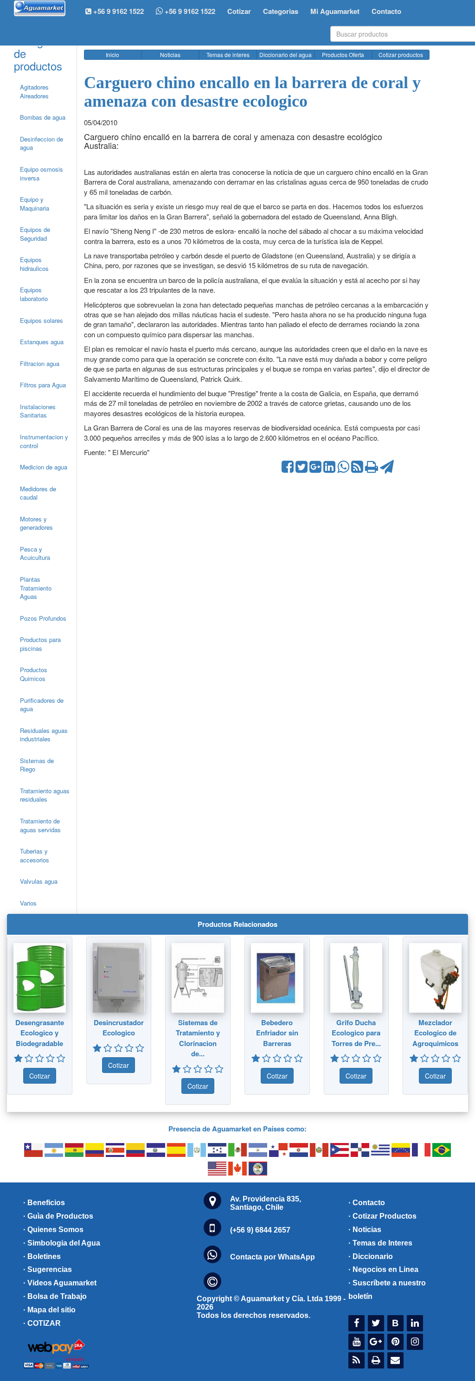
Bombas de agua (42, 117)
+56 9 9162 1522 (189, 11)
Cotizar (239, 11)
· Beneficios (44, 1203)
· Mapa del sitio (49, 1310)
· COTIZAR (42, 1323)
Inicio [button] (112, 54)
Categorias (280, 11)
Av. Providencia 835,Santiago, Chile (265, 1203)
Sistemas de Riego (37, 765)
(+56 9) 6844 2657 (260, 1230)
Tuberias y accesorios (34, 855)
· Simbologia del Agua (61, 1243)
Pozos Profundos (43, 618)
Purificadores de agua (42, 704)
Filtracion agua (39, 363)
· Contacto (366, 1203)
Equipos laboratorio (34, 294)
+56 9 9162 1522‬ (117, 11)
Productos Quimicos (33, 674)
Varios (28, 903)
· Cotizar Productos (382, 1216)
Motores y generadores (36, 523)
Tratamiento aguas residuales (45, 795)
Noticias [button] (170, 54)
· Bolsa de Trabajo (55, 1296)
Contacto (386, 11)
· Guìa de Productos (58, 1216)
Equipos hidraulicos (34, 264)
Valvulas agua (39, 881)
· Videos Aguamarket (59, 1283)
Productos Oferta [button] (343, 54)
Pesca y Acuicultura (35, 553)
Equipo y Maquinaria (34, 203)
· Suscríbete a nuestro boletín (387, 1289)
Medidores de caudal (38, 493)
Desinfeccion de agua (41, 143)
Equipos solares (41, 320)
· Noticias (364, 1229)
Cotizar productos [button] (401, 54)
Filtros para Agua (43, 384)
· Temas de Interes (380, 1243)
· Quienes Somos (53, 1229)
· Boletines (42, 1256)
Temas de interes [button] (228, 54)
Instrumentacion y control (44, 441)
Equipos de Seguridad (35, 234)
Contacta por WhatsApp (272, 1257)
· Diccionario (370, 1256)
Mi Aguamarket (334, 11)
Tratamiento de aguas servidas (40, 825)
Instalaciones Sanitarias (38, 411)
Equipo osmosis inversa (41, 173)
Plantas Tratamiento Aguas (35, 588)
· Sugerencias (47, 1269)
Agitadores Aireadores (34, 91)
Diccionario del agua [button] (285, 54)
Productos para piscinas (40, 644)
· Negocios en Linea (383, 1269)
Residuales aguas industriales (44, 735)
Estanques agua (42, 341)
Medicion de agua (43, 466)
